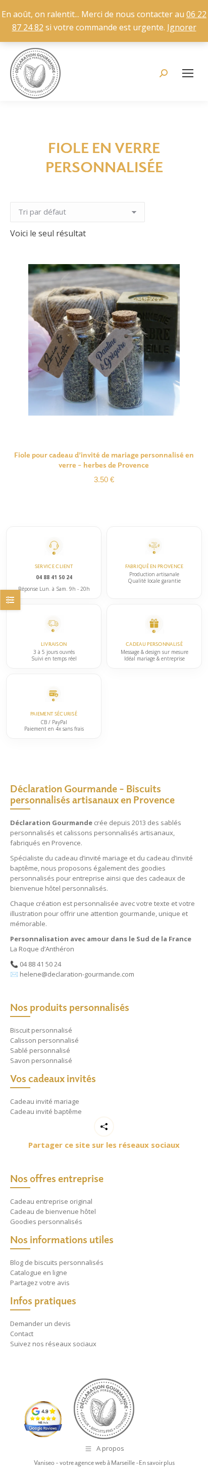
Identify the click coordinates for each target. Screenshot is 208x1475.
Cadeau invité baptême (46, 1111)
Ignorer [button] (181, 27)
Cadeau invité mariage (44, 1101)
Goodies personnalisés (46, 1221)
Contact (21, 1333)
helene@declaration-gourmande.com (77, 974)
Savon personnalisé (41, 1060)
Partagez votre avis (40, 1282)
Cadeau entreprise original (51, 1201)
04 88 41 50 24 (40, 964)
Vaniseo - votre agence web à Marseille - (86, 1462)
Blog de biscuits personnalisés (56, 1262)
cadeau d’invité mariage (91, 857)
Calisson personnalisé (44, 1040)
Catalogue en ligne (38, 1272)
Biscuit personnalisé (41, 1030)
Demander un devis (40, 1323)
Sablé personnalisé (40, 1050)
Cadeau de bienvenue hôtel (53, 1211)
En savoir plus (157, 1462)
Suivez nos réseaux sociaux (53, 1343)
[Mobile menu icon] (188, 73)
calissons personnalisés (101, 832)
